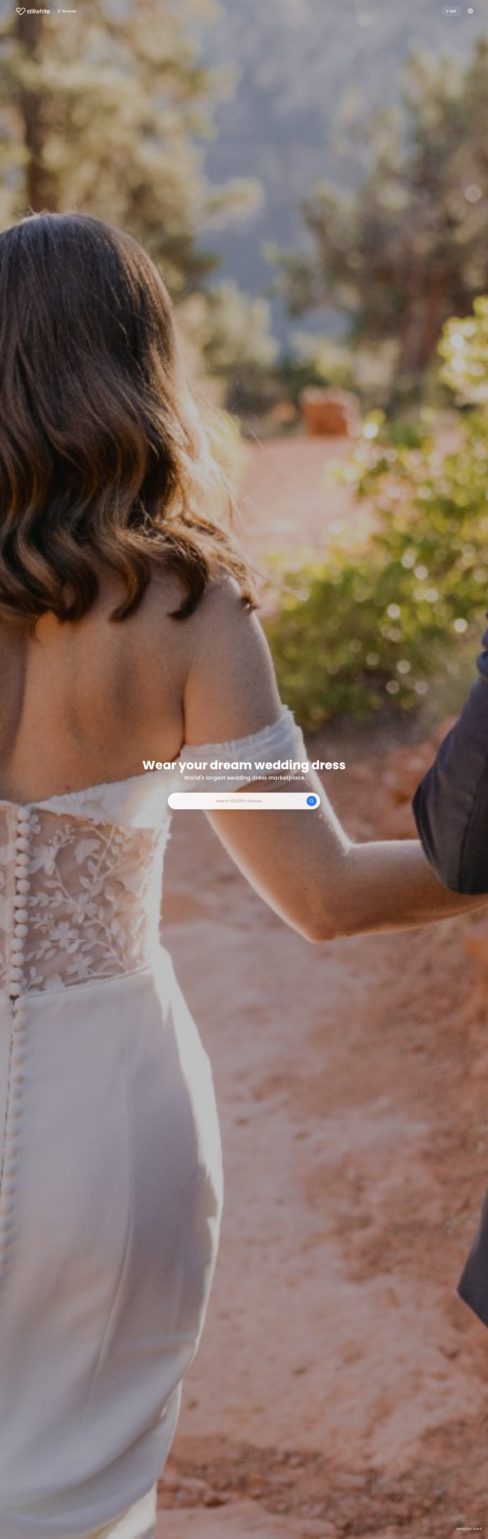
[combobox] (244, 801)
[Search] (312, 801)
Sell (453, 11)
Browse (69, 11)
